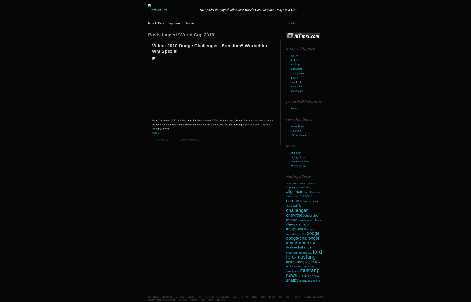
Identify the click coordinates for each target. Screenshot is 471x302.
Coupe (236, 297)
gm (306, 262)
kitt (319, 262)
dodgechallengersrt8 (296, 253)
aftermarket (167, 297)
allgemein (294, 191)
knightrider (303, 266)
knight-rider (292, 266)
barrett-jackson (312, 192)
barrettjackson (292, 197)
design (245, 297)
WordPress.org (298, 166)
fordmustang (295, 262)
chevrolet (295, 215)
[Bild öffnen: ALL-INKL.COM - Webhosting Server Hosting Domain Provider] (303, 38)
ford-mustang (301, 257)
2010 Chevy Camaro (295, 183)
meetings (183, 300)
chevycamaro (296, 229)
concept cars (223, 297)
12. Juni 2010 (164, 139)
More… (156, 132)
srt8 (318, 280)
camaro (293, 200)
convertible (291, 234)
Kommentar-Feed (300, 161)
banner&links (297, 126)
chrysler (310, 229)
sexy (211, 300)
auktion (190, 297)
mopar (311, 266)
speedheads (297, 91)
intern (297, 297)
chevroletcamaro (305, 220)
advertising (153, 297)
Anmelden (296, 152)
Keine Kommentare (189, 139)
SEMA (316, 276)
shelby (292, 280)
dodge (313, 233)
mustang (310, 270)
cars (297, 205)
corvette (301, 233)
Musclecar (296, 130)
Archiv (190, 23)
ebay (310, 253)
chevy (317, 220)
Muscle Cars (156, 23)
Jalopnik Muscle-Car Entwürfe (161, 300)
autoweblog (296, 68)
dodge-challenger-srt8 (300, 242)
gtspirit (294, 77)
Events (272, 297)
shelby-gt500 (307, 280)
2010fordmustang (303, 187)
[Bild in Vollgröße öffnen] (209, 59)
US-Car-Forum (298, 135)
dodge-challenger (302, 238)
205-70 (294, 55)
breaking (306, 196)
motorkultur (296, 86)
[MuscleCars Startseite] (171, 10)
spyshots (221, 300)
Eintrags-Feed (298, 157)
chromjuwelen (298, 73)
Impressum (175, 23)
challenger (297, 210)
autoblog (295, 64)
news (291, 275)
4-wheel (295, 60)
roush (301, 276)
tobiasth (295, 108)
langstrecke (297, 82)
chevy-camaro (297, 224)
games (289, 297)
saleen (308, 276)
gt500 (313, 262)
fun (280, 297)
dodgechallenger (299, 247)
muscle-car (292, 271)
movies (193, 300)
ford (317, 252)
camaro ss (306, 201)
